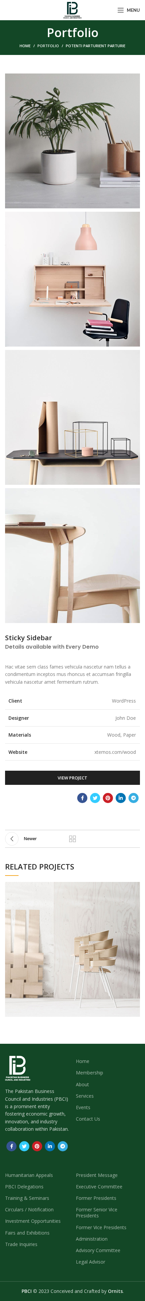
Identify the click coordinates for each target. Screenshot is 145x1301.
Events (83, 1107)
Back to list (72, 839)
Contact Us (88, 1119)
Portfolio (48, 45)
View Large (135, 887)
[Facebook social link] (82, 798)
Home (25, 45)
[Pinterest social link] (108, 798)
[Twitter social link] (95, 798)
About (82, 1084)
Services (85, 1096)
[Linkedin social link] (121, 798)
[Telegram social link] (133, 798)
